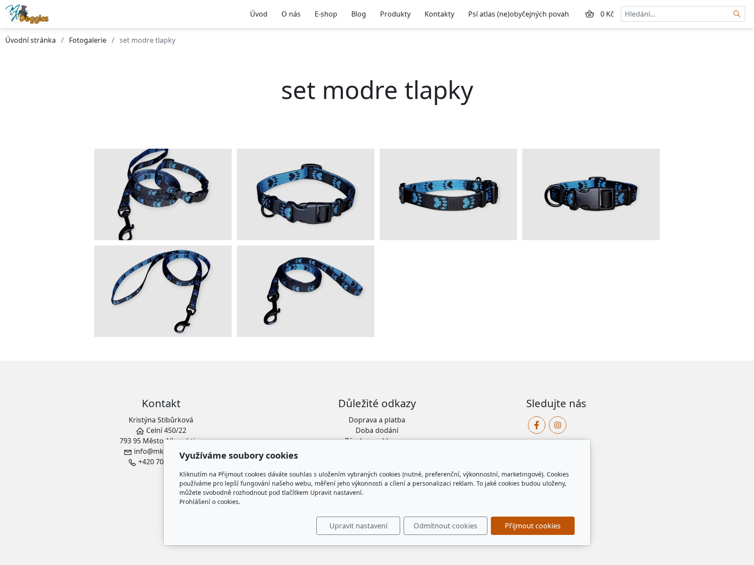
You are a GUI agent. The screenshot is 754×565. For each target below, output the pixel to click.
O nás (291, 14)
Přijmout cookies (533, 526)
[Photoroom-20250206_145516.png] (591, 194)
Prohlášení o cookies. (209, 501)
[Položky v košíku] (589, 14)
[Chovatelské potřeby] (28, 13)
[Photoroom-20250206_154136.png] (163, 291)
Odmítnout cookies (445, 526)
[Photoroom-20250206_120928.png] (305, 194)
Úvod (258, 14)
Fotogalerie (87, 40)
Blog (358, 14)
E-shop (326, 14)
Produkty (395, 14)
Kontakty (439, 14)
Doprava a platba (377, 420)
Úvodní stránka (30, 40)
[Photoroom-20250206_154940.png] (163, 194)
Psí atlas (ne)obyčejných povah (518, 14)
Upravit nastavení (358, 526)
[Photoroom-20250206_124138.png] (448, 194)
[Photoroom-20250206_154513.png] (305, 291)
